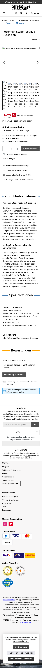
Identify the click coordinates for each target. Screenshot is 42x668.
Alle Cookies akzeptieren (21, 659)
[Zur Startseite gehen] (21, 7)
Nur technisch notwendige (21, 653)
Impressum (6, 510)
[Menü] (4, 13)
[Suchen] (16, 13)
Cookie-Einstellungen (10, 500)
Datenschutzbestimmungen (24, 453)
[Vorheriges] (4, 62)
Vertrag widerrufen (10, 484)
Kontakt (5, 473)
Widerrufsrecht (8, 480)
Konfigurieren (21, 647)
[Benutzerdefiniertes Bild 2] (27, 536)
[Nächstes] (38, 62)
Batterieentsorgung (10, 497)
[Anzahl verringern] (4, 148)
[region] (21, 78)
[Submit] (35, 424)
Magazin (5, 467)
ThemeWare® (25, 622)
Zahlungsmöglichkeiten (11, 470)
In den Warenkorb (30, 149)
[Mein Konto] (26, 13)
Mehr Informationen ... (21, 642)
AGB (27, 456)
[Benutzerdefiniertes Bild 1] (16, 536)
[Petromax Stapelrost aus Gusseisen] (21, 60)
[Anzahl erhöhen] (17, 148)
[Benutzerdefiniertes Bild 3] (7, 542)
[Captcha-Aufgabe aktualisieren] (37, 432)
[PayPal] (6, 536)
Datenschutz (7, 503)
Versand (19, 2)
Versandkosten (25, 121)
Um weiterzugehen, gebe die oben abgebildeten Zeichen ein (21, 438)
